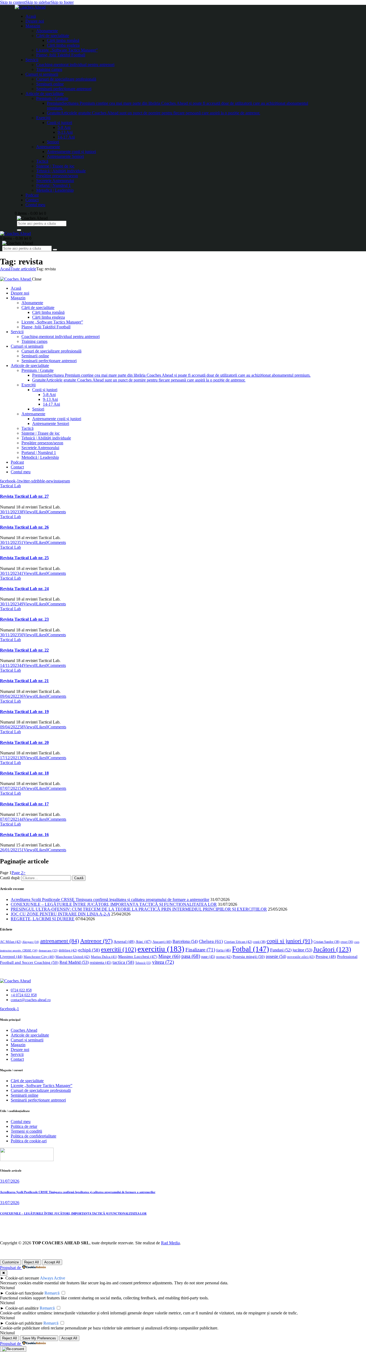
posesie (276, 956)
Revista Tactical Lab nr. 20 (24, 742)
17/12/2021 (9, 757)
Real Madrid (74, 962)
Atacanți (161, 942)
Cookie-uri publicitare (23, 1323)
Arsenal (124, 941)
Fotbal (250, 949)
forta (223, 950)
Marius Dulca (104, 957)
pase (208, 957)
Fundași (281, 950)
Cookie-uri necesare (22, 1278)
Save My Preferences (39, 1338)
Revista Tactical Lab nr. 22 (24, 650)
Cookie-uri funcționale (24, 1293)
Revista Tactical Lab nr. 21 (24, 680)
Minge (169, 956)
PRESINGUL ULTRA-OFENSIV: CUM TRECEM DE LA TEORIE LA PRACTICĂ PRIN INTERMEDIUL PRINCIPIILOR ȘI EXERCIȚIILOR (139, 909)
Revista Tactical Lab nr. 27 (24, 496)
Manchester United (72, 957)
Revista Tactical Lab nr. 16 (24, 834)
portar (223, 957)
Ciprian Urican (238, 942)
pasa (190, 956)
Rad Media (170, 1243)
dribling (68, 950)
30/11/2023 (9, 512)
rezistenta (100, 963)
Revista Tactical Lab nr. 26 (24, 527)
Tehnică (143, 962)
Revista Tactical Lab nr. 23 (24, 619)
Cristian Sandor (326, 942)
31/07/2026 (9, 1181)
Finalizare (200, 950)
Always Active (52, 1278)
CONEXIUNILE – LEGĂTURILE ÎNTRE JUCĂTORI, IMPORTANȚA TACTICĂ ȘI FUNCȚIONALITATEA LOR (114, 904)
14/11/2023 (9, 665)
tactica (123, 962)
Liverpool (11, 957)
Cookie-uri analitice (22, 1308)
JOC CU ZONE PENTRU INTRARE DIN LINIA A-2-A (60, 914)
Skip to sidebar (38, 2)
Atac (143, 941)
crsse (347, 942)
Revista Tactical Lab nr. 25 (24, 557)
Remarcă (51, 1293)
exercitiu (160, 948)
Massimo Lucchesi (137, 956)
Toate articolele (23, 269)
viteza (163, 962)
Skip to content (12, 2)
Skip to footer (62, 2)
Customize (10, 1262)
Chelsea (211, 941)
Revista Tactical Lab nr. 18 (24, 773)
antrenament (59, 941)
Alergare (30, 941)
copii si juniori (289, 941)
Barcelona (185, 941)
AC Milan (10, 942)
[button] (40, 512)
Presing (326, 956)
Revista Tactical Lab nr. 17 (24, 804)
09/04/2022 (9, 696)
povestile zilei (301, 957)
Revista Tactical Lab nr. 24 (24, 588)
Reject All (31, 1262)
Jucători (332, 949)
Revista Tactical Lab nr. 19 (24, 711)
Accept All (52, 1262)
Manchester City (39, 957)
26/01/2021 (9, 850)
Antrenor (96, 940)
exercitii (118, 949)
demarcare (48, 950)
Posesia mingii (249, 956)
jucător (302, 950)
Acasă (5, 269)
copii (259, 942)
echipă (89, 950)
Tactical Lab (10, 486)
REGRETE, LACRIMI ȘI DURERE (42, 919)
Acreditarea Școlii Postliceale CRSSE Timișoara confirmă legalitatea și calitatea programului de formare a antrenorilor (110, 899)
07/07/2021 (9, 788)
